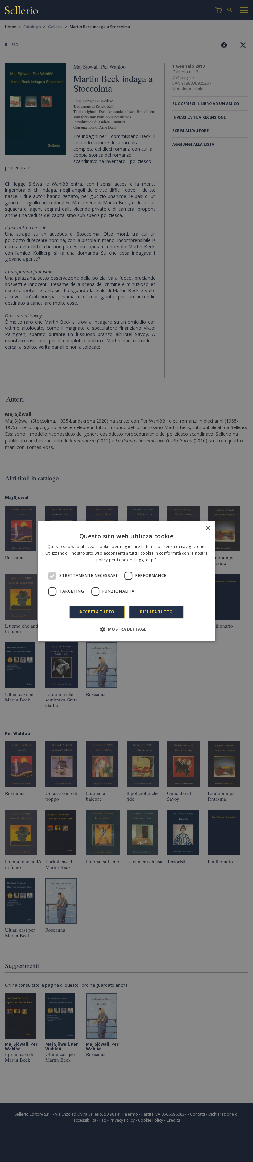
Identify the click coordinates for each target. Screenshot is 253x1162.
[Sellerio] (21, 11)
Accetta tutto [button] (96, 612)
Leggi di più (145, 560)
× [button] (207, 528)
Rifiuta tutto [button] (156, 612)
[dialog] (126, 581)
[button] (126, 629)
